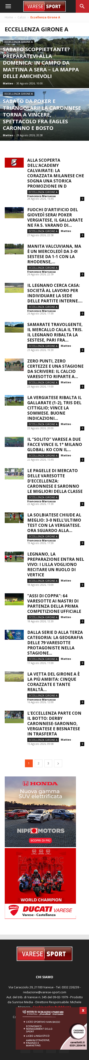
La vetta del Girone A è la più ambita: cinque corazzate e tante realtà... (53, 681)
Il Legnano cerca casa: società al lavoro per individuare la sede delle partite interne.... (55, 293)
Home (9, 17)
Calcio (22, 17)
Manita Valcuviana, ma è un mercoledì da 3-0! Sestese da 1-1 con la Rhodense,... (54, 253)
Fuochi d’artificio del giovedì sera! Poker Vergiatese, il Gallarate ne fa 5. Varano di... (55, 217)
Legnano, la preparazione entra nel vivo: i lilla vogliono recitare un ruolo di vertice (55, 564)
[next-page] (58, 763)
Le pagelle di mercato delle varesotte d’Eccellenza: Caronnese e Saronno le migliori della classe (55, 481)
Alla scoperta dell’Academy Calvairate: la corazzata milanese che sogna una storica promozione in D (55, 173)
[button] (8, 6)
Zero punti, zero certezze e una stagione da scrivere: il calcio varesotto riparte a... (55, 368)
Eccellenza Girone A (19, 42)
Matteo (8, 83)
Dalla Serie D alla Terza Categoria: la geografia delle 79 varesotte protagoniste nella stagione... (55, 643)
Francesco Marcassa (41, 196)
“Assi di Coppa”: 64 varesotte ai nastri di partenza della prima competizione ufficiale (54, 603)
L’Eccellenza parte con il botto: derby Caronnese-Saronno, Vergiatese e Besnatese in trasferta (54, 723)
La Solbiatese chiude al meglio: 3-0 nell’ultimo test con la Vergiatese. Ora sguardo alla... (54, 522)
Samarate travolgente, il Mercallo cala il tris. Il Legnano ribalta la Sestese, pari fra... (55, 332)
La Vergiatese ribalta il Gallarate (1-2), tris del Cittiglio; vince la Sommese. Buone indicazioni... (54, 408)
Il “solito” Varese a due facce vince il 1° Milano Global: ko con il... (54, 444)
